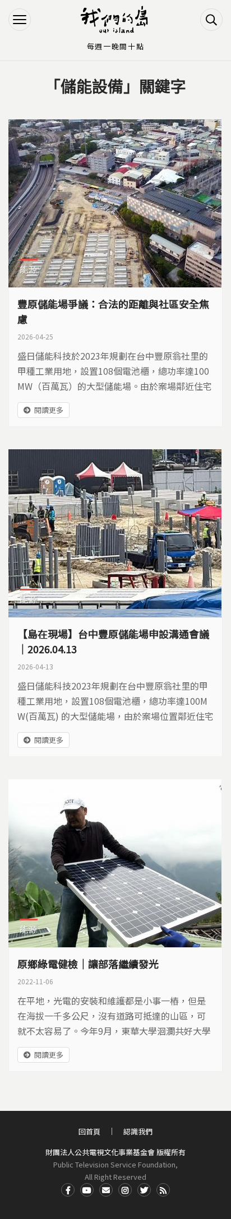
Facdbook (68, 1190)
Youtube (87, 1190)
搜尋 (211, 19)
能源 (29, 269)
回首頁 (89, 1131)
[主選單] (19, 19)
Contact (106, 1190)
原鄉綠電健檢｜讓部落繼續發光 (88, 963)
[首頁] (115, 19)
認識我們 (138, 1131)
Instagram (125, 1190)
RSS (163, 1190)
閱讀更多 (48, 409)
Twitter (144, 1190)
